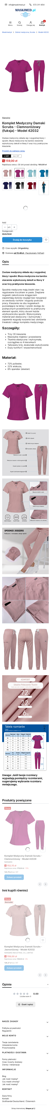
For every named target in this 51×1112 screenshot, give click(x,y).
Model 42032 (43, 32)
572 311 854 (38, 5)
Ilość (4, 222)
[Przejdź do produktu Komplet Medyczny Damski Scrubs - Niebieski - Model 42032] (44, 173)
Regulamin (6, 1031)
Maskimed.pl (7, 32)
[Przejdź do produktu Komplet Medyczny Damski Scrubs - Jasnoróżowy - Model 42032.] (25, 920)
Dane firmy (7, 1096)
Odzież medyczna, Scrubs (25, 32)
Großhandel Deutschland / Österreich (18, 1101)
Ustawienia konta (9, 1045)
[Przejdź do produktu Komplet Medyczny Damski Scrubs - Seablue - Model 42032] (44, 187)
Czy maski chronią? (10, 1081)
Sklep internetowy (22, 1108)
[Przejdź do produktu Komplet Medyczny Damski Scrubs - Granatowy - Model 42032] (7, 187)
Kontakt (5, 1098)
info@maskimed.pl (17, 5)
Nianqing (6, 118)
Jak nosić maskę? (10, 1079)
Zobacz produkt (14, 877)
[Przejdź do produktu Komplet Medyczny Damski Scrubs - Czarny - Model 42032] (19, 187)
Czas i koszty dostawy (12, 1062)
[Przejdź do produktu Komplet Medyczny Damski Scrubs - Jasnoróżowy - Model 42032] (7, 173)
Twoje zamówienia (10, 1042)
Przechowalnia (8, 1048)
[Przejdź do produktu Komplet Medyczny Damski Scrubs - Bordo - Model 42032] (32, 187)
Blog (4, 1076)
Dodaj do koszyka (22, 239)
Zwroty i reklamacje (11, 1064)
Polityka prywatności (11, 1028)
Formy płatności (9, 1059)
